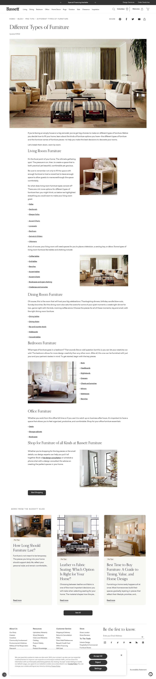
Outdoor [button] (72, 9)
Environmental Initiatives (18, 643)
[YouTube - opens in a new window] (130, 642)
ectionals (33, 209)
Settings (98, 669)
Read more (17, 600)
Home (12, 19)
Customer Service (63, 629)
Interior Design (85, 642)
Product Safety (38, 643)
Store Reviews (85, 635)
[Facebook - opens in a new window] (111, 642)
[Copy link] (144, 19)
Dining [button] (31, 9)
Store (82, 629)
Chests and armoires (89, 384)
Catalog (35, 640)
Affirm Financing (62, 646)
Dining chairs (34, 322)
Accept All (98, 656)
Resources (37, 629)
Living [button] (25, 9)
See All (78, 613)
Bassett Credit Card (63, 643)
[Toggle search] (113, 9)
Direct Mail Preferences (64, 640)
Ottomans (33, 242)
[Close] (121, 655)
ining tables (34, 317)
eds (83, 363)
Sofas (31, 204)
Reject (98, 662)
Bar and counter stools (37, 327)
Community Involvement (18, 640)
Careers (12, 635)
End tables (33, 261)
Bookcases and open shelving (40, 282)
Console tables (35, 337)
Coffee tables (34, 256)
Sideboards (33, 332)
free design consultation (51, 458)
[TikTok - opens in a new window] (117, 642)
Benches (32, 267)
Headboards (85, 368)
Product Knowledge (40, 648)
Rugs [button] (64, 9)
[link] (128, 2)
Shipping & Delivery (63, 632)
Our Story (12, 632)
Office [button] (47, 9)
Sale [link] (78, 9)
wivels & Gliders (36, 236)
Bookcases (33, 437)
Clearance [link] (86, 9)
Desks (31, 427)
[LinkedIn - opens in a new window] (143, 642)
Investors (12, 638)
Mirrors (83, 389)
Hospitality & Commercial (89, 645)
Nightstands (85, 373)
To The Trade (85, 639)
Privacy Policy (55, 666)
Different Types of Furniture (52, 19)
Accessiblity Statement (138, 670)
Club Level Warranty (40, 638)
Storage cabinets (35, 432)
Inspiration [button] (95, 9)
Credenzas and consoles (38, 287)
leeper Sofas (35, 215)
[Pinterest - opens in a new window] (124, 642)
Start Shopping (37, 492)
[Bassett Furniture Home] (12, 9)
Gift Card (59, 648)
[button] (61, 2)
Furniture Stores (85, 648)
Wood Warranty (38, 635)
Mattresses (85, 394)
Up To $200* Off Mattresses (78, 2)
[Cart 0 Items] (148, 9)
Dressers (84, 378)
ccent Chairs (35, 221)
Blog (20, 19)
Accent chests (34, 277)
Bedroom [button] (39, 9)
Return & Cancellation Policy (64, 637)
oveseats (33, 226)
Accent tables (34, 272)
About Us (13, 629)
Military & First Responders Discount (18, 647)
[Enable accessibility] (4, 675)
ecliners (33, 231)
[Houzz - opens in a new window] (136, 642)
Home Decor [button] (56, 9)
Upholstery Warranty (40, 632)
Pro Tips (29, 19)
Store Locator (84, 632)
